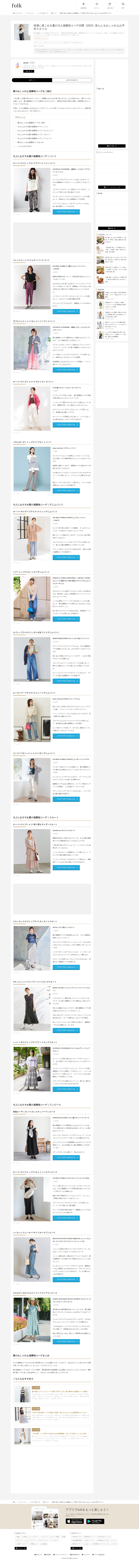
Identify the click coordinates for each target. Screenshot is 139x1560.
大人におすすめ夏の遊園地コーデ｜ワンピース (34, 138)
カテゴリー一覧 (21, 1548)
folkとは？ (39, 1554)
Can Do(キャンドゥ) (104, 1537)
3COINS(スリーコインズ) (100, 1544)
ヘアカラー (55, 1540)
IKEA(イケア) (77, 1544)
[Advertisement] (52, 238)
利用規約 (48, 1554)
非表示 (22, 117)
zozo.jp (18, 214)
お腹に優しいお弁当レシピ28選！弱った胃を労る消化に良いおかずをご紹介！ (115, 279)
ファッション (39, 42)
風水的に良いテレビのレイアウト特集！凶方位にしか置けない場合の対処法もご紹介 (115, 260)
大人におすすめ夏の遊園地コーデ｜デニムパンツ (35, 130)
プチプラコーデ (43, 1540)
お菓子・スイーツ (22, 1544)
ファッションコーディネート (54, 42)
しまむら (87, 1544)
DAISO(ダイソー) (90, 1537)
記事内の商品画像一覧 (72, 80)
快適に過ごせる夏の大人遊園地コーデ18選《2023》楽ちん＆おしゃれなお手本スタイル (77, 1502)
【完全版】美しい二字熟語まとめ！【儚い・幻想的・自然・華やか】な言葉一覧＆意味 (115, 250)
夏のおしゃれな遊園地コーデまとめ (30, 142)
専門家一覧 (112, 228)
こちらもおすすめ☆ (24, 146)
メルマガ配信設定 (99, 1554)
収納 (18, 1537)
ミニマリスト (34, 1537)
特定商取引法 (75, 1554)
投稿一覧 (28, 71)
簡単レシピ (34, 1544)
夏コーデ (68, 42)
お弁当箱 (44, 1544)
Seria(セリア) (77, 1537)
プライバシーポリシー (61, 1554)
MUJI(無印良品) (77, 1540)
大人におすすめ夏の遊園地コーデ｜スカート (33, 134)
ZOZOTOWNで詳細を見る (66, 211)
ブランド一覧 (77, 1548)
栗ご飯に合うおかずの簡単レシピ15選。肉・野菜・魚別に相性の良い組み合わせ (115, 240)
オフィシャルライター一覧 (112, 187)
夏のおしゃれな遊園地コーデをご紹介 (31, 123)
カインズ (114, 1544)
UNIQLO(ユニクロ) (103, 1540)
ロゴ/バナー (86, 1554)
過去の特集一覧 (112, 146)
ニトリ (114, 1540)
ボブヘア (19, 1540)
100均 (25, 1537)
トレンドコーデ (30, 1540)
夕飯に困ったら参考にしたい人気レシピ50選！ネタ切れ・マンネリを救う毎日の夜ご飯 (115, 269)
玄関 (64, 1537)
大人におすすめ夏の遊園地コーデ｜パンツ (32, 127)
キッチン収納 (55, 1537)
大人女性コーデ (78, 42)
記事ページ (32, 80)
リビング (44, 1537)
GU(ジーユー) (90, 1540)
